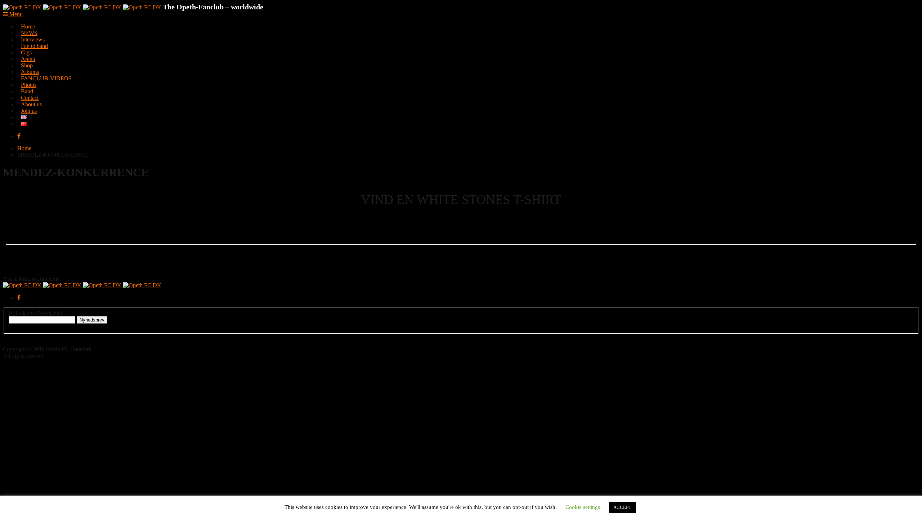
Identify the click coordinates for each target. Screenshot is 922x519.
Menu (15, 14)
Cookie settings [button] (582, 507)
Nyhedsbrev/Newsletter (35, 313)
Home (24, 148)
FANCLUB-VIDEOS (46, 78)
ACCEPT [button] (622, 507)
